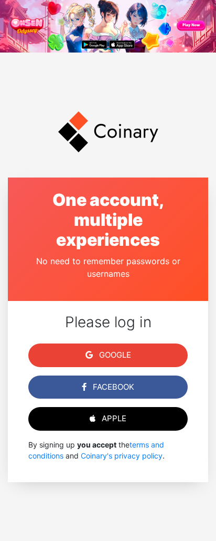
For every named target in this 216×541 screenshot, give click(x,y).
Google (114, 355)
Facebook (112, 387)
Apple (113, 418)
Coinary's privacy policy (122, 455)
